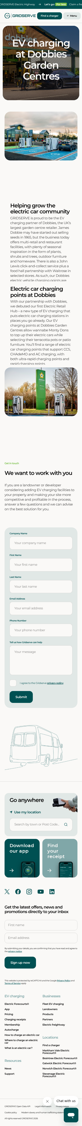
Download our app (20, 848)
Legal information (43, 1106)
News (8, 1068)
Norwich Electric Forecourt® (59, 1068)
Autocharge (12, 1029)
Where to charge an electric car (21, 1041)
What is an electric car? (18, 1048)
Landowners (49, 1009)
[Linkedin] (51, 891)
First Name (15, 555)
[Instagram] (29, 891)
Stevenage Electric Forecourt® (53, 1075)
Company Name (18, 533)
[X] (7, 891)
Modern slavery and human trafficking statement (44, 1112)
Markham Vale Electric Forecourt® (55, 1052)
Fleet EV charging (53, 1004)
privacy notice (15, 951)
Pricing (9, 1014)
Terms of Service (13, 983)
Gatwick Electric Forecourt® (59, 1063)
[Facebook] (18, 891)
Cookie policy (11, 1112)
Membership (12, 1024)
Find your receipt (56, 851)
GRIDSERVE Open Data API (17, 1106)
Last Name (15, 577)
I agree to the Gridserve (41, 683)
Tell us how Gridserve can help (26, 642)
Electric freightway (53, 1024)
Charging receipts (15, 1019)
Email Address (17, 599)
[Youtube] (41, 892)
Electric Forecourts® (17, 1004)
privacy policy (55, 683)
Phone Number (18, 621)
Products (47, 1014)
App (7, 1009)
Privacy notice (62, 1106)
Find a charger (50, 15)
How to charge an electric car (22, 1035)
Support (9, 1073)
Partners (47, 1019)
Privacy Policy (63, 980)
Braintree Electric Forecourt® (59, 1058)
